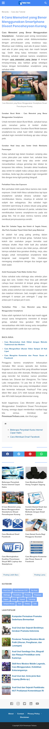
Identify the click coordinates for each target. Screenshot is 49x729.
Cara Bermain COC (21, 590)
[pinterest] (30, 454)
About (11, 714)
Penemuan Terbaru (30, 725)
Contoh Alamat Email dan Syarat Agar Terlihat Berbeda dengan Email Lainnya (36, 510)
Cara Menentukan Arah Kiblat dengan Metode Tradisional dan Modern (25, 343)
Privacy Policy (34, 714)
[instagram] (18, 704)
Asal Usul (6, 590)
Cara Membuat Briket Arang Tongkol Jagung (35, 483)
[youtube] (37, 704)
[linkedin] (31, 704)
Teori (19, 604)
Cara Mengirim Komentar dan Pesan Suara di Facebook (25, 356)
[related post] (13, 473)
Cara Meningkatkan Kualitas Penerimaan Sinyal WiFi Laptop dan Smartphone (12, 560)
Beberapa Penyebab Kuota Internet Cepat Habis (11, 484)
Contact (20, 714)
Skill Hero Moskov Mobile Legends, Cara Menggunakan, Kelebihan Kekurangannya (28, 667)
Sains (14, 599)
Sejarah (22, 599)
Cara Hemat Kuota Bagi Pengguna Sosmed (35, 535)
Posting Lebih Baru (10, 575)
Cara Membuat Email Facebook (25, 437)
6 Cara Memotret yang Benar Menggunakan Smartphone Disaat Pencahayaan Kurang (11, 510)
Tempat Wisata (8, 604)
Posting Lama (39, 575)
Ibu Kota (34, 590)
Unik (35, 604)
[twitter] (18, 454)
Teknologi (31, 599)
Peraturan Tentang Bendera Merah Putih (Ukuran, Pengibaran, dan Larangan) (28, 642)
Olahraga (6, 595)
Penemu (28, 595)
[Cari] (45, 3)
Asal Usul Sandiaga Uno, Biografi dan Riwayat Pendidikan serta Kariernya (28, 654)
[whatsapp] (41, 454)
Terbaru (27, 604)
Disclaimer (24, 717)
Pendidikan (17, 595)
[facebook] (7, 454)
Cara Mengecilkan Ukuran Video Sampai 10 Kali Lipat (25, 350)
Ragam (6, 599)
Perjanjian (37, 595)
